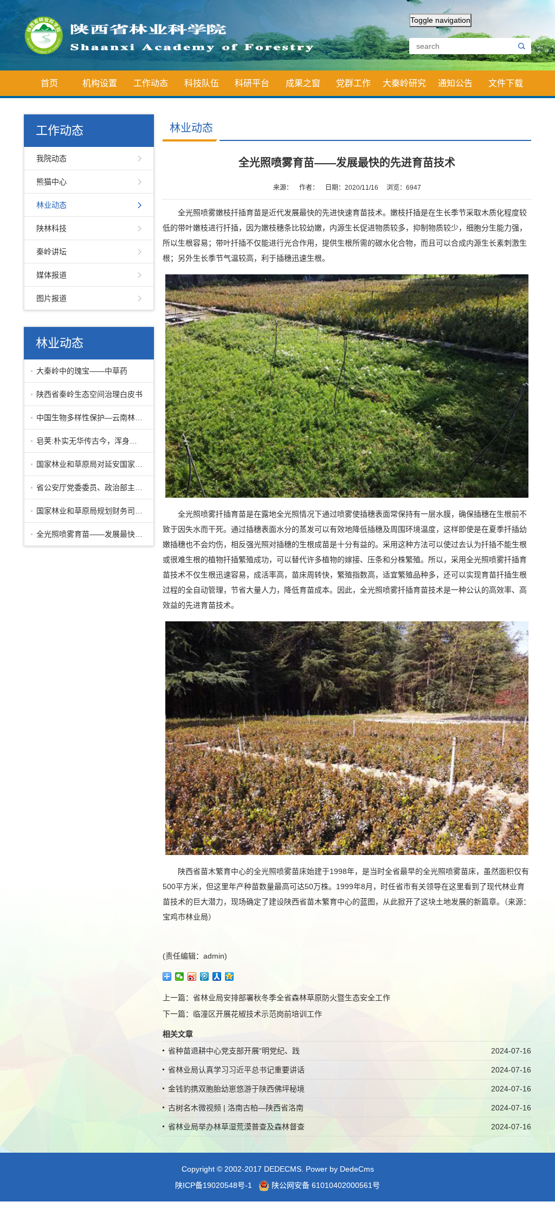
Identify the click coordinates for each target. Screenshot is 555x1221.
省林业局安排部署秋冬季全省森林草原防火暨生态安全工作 (291, 997)
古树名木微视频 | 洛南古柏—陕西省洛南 (236, 1107)
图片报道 (51, 298)
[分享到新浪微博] (192, 976)
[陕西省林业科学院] (175, 34)
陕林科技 (51, 228)
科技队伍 (201, 83)
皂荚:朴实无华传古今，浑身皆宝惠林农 (92, 440)
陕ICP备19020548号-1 (213, 1185)
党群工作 (353, 83)
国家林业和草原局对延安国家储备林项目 (92, 464)
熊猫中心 (51, 181)
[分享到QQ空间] (229, 976)
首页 (49, 83)
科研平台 (252, 83)
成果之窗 (303, 83)
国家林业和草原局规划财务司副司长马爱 (92, 510)
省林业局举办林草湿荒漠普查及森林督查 (236, 1126)
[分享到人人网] (217, 976)
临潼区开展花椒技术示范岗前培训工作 (257, 1014)
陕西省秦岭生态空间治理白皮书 (89, 394)
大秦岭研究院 (404, 87)
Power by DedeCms (340, 1169)
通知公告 (455, 83)
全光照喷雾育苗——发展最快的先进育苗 (92, 534)
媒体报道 (51, 275)
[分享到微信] (179, 976)
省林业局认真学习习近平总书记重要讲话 (236, 1069)
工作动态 (150, 83)
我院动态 (51, 158)
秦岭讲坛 (51, 251)
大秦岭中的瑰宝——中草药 (81, 371)
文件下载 (505, 83)
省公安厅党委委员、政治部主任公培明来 (92, 487)
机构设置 (99, 83)
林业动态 (51, 205)
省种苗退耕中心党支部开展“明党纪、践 (234, 1050)
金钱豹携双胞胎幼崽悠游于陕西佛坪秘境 (236, 1088)
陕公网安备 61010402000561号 (324, 1185)
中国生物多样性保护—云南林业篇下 (92, 417)
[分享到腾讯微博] (204, 976)
